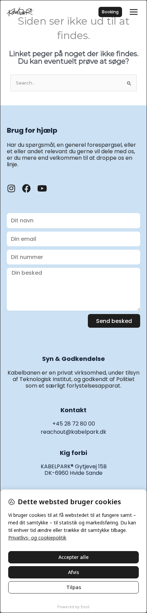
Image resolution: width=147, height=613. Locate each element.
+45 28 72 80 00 (73, 424)
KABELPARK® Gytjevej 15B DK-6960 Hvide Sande (74, 469)
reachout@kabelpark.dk (73, 432)
